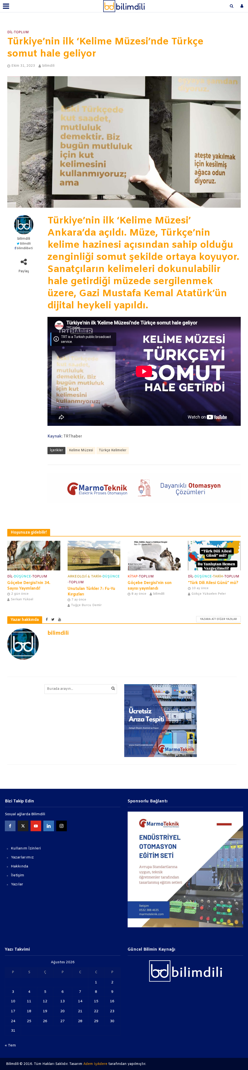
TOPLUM (21, 32)
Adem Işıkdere (95, 1064)
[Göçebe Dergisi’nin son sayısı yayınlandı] (154, 555)
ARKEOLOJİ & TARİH (84, 576)
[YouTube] (36, 826)
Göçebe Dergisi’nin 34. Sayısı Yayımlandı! (28, 585)
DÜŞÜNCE (22, 576)
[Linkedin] (48, 826)
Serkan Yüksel (22, 599)
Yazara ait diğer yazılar (218, 619)
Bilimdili (25, 244)
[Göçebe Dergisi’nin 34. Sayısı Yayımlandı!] (33, 555)
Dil (10, 32)
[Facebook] (10, 826)
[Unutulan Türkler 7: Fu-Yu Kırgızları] (94, 555)
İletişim (17, 875)
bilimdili (48, 66)
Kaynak (54, 436)
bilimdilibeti (25, 248)
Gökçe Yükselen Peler (208, 594)
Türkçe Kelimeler (112, 450)
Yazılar (17, 884)
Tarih (218, 576)
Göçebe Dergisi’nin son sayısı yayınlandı (150, 585)
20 (62, 1011)
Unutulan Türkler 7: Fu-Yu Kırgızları (91, 591)
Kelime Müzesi (81, 450)
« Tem (10, 1045)
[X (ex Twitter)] (23, 826)
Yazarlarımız (22, 857)
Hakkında (19, 866)
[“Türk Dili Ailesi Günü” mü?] (214, 555)
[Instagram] (61, 826)
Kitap (133, 576)
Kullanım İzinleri (26, 848)
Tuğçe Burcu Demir (86, 605)
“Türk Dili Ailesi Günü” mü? (213, 582)
